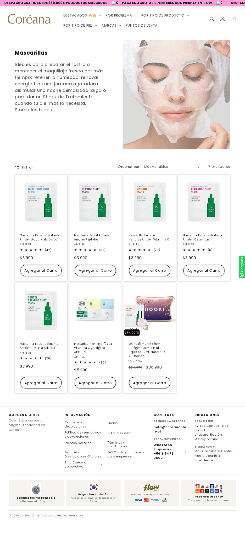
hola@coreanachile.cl (170, 429)
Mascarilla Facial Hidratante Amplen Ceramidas (203, 237)
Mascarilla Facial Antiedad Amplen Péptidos (92, 237)
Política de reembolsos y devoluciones (83, 434)
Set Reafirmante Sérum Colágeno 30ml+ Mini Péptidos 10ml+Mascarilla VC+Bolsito (146, 350)
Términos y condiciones (117, 444)
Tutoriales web (118, 433)
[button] (82, 15)
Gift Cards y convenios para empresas (125, 454)
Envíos (112, 423)
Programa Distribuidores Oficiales (83, 454)
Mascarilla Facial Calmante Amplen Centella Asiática (39, 346)
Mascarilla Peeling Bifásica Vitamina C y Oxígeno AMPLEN (93, 348)
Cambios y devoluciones (75, 424)
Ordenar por (128, 166)
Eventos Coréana (78, 443)
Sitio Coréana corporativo (84, 464)
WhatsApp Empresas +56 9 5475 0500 (170, 451)
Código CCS (45, 501)
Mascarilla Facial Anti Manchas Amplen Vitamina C (148, 237)
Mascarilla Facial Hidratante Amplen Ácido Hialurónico (40, 237)
